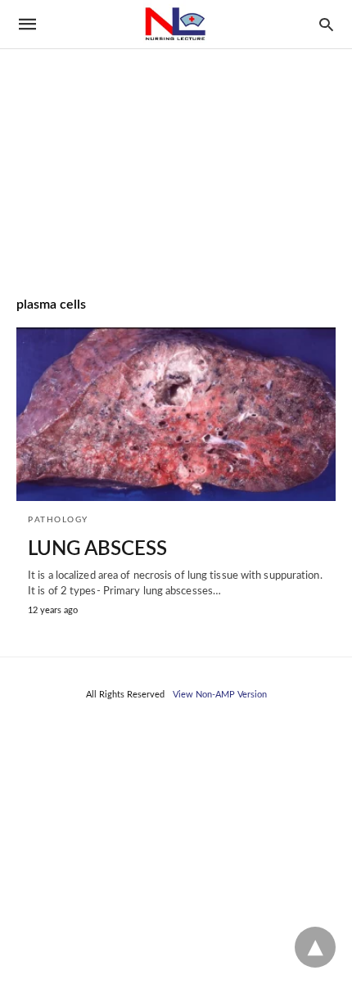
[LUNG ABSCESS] (176, 414)
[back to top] (315, 947)
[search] (326, 24)
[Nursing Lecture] (175, 24)
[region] (176, 140)
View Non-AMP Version (220, 694)
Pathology (58, 520)
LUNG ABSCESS (97, 549)
